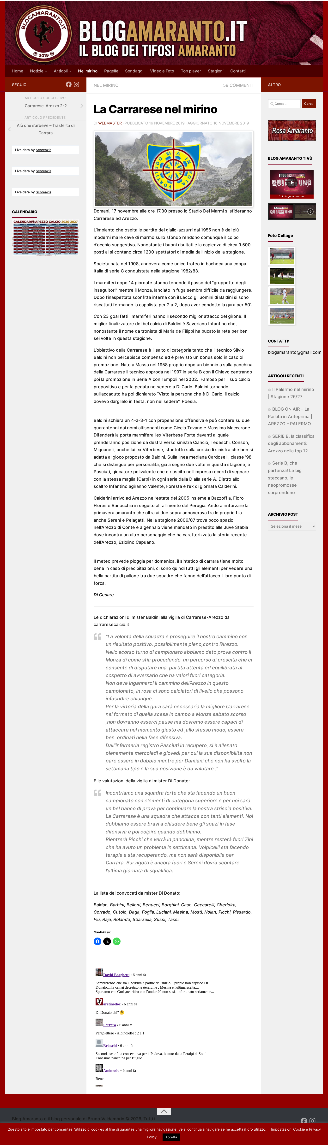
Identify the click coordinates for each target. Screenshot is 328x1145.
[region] (292, 193)
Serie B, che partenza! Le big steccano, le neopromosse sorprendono (285, 477)
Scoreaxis (43, 150)
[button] (275, 184)
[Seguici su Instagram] (76, 84)
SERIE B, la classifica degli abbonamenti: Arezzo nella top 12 (291, 443)
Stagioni (216, 71)
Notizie (36, 71)
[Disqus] (174, 1026)
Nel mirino (87, 71)
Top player (191, 71)
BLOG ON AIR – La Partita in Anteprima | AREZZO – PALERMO (290, 416)
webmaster (110, 123)
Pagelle (111, 71)
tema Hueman (82, 1134)
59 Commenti (238, 85)
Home (17, 71)
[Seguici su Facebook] (69, 84)
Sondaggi (134, 71)
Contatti (238, 71)
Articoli (61, 71)
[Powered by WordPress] (35, 1134)
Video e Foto (162, 71)
